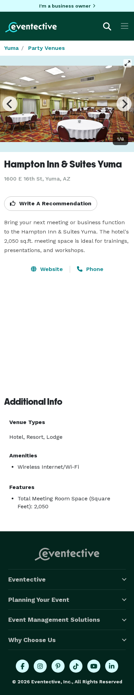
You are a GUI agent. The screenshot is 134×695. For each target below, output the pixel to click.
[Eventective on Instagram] (40, 666)
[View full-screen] (127, 63)
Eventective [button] (27, 579)
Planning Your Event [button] (38, 599)
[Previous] (10, 103)
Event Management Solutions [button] (54, 619)
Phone (94, 269)
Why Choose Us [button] (32, 639)
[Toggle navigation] (124, 26)
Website (50, 269)
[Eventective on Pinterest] (58, 666)
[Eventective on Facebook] (22, 666)
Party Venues (46, 48)
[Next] (124, 103)
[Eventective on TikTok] (75, 666)
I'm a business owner (65, 6)
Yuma (11, 48)
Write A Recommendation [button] (54, 203)
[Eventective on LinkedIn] (111, 666)
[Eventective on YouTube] (93, 666)
